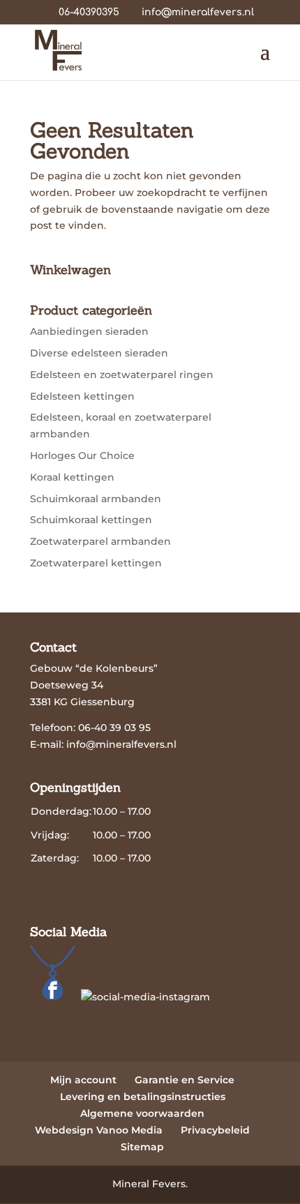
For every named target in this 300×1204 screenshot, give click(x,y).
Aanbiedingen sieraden (89, 331)
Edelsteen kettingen (82, 396)
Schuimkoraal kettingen (91, 519)
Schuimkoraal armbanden (95, 498)
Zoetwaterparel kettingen (96, 563)
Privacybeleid (215, 1130)
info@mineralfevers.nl (121, 744)
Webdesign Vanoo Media (99, 1130)
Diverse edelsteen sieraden (99, 353)
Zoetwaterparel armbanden (100, 541)
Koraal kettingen (72, 477)
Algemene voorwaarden (142, 1113)
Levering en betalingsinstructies (142, 1096)
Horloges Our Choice (82, 455)
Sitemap (142, 1147)
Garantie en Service (184, 1080)
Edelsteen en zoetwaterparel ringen (121, 374)
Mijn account (83, 1080)
